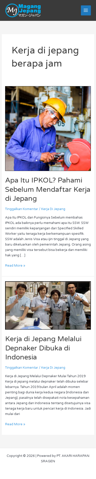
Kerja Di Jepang (53, 209)
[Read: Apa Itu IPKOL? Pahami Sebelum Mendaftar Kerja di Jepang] (48, 128)
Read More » (15, 265)
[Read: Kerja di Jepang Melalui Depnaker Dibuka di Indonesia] (48, 305)
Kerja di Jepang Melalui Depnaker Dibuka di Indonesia (43, 348)
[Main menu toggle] (86, 10)
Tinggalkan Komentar (21, 209)
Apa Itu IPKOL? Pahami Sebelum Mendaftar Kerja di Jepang (47, 189)
